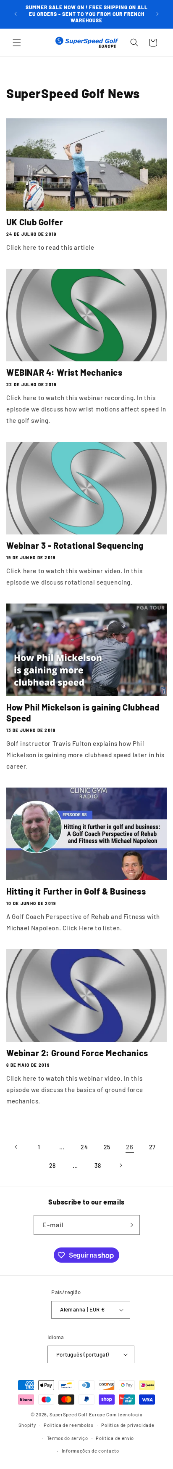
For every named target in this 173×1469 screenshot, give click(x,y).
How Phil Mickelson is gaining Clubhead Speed (83, 712)
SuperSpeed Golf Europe (77, 1414)
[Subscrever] (130, 1225)
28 (52, 1165)
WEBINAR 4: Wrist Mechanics (64, 372)
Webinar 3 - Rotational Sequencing (75, 545)
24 (84, 1147)
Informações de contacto (90, 1450)
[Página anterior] (16, 1147)
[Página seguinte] (120, 1165)
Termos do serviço (67, 1438)
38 (97, 1165)
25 (107, 1147)
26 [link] (129, 1147)
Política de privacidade (127, 1425)
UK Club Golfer (34, 222)
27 (152, 1147)
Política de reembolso (69, 1425)
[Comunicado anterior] (15, 14)
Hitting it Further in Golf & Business (76, 891)
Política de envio (115, 1438)
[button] (17, 42)
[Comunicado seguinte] (157, 14)
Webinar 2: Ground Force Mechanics (77, 1053)
